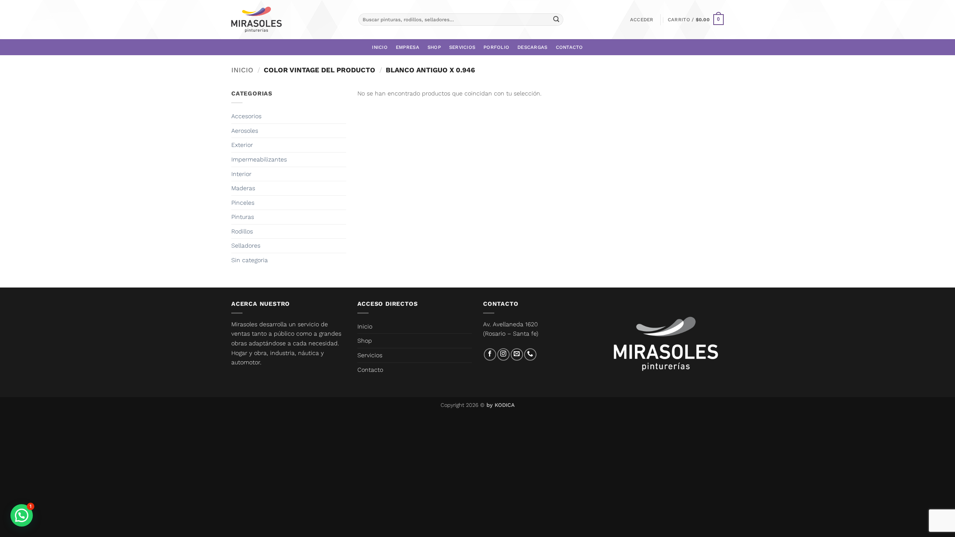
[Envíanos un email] (517, 354)
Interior (241, 174)
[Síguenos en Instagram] (503, 354)
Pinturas (242, 216)
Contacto (569, 47)
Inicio (380, 47)
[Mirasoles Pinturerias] (256, 20)
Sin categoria (249, 260)
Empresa (407, 47)
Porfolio (496, 47)
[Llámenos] (530, 354)
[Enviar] (556, 19)
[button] (642, 19)
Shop (434, 47)
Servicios (462, 47)
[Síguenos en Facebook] (490, 354)
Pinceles (242, 202)
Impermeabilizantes (259, 159)
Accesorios (246, 116)
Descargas (532, 47)
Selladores (245, 245)
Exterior (242, 144)
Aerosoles (244, 130)
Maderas (243, 188)
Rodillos (242, 231)
